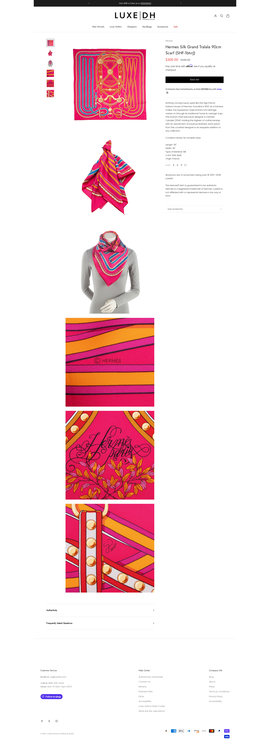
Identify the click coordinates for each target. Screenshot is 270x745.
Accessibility (145, 701)
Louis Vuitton (116, 26)
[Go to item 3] (50, 63)
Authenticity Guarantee (151, 676)
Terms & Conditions (219, 691)
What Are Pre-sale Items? (152, 711)
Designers (132, 26)
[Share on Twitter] (177, 165)
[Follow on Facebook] (41, 721)
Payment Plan (146, 691)
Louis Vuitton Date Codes (152, 706)
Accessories (162, 26)
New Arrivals (98, 26)
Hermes (169, 40)
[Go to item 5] (50, 83)
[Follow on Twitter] (49, 721)
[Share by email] (185, 165)
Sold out (194, 79)
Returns (143, 686)
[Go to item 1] (50, 43)
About (212, 681)
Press (212, 686)
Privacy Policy (216, 696)
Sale (176, 26)
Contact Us (144, 681)
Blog (211, 676)
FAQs (141, 696)
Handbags (147, 26)
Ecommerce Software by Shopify (63, 733)
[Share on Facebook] (173, 165)
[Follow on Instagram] (56, 721)
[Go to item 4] (50, 73)
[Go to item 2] (50, 53)
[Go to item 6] (50, 93)
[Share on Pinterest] (181, 165)
